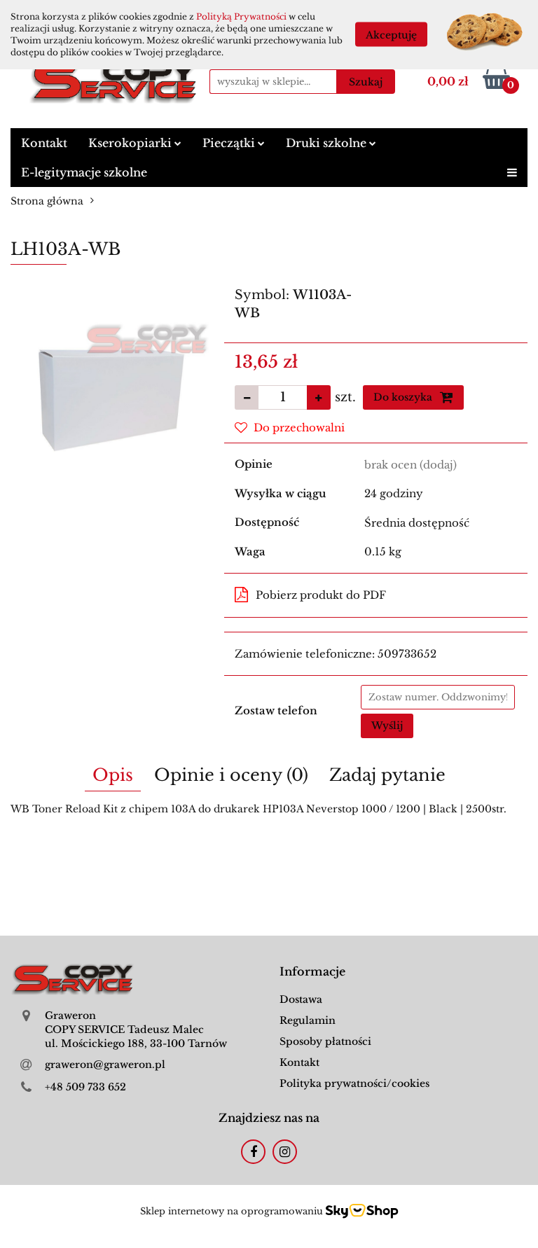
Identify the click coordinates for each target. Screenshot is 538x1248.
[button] (312, 971)
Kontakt (44, 143)
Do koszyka (404, 397)
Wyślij (387, 725)
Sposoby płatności (325, 1041)
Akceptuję (391, 35)
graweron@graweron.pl (105, 1064)
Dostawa (301, 999)
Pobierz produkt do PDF (321, 595)
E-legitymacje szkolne (84, 172)
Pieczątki (230, 143)
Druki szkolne (327, 143)
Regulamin (308, 1020)
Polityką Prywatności (241, 16)
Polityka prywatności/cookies (354, 1083)
